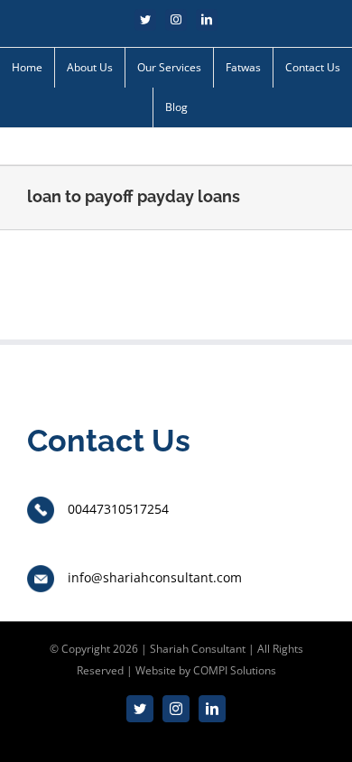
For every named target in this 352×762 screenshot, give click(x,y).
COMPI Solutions (234, 670)
